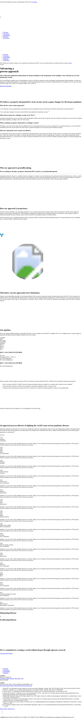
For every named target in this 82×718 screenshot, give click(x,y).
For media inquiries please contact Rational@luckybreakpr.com (16, 685)
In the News (6, 38)
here (70, 63)
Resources (5, 36)
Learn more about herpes (6, 653)
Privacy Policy (3, 709)
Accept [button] (2, 64)
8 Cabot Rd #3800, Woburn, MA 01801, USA (12, 678)
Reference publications (6, 86)
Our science (6, 33)
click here (34, 2)
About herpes (6, 35)
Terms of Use (11, 709)
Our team (5, 32)
